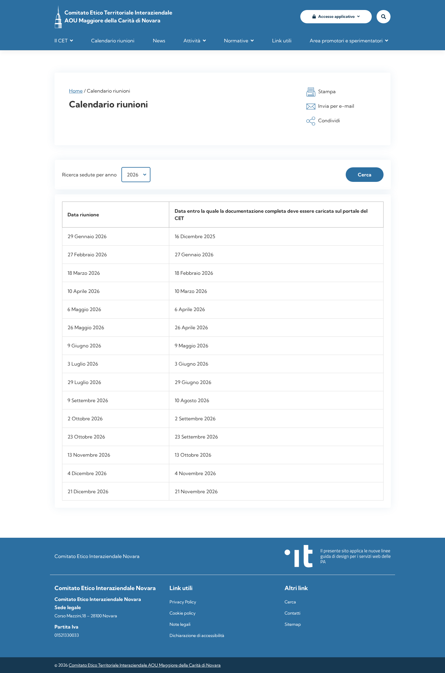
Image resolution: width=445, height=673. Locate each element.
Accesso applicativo (336, 16)
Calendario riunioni (112, 41)
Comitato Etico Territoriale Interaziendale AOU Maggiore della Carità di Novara (145, 665)
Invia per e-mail (336, 106)
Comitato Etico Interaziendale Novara (97, 556)
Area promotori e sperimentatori (346, 41)
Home (76, 91)
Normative (236, 41)
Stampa (327, 91)
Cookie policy (183, 613)
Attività (191, 41)
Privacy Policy (183, 602)
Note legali (180, 624)
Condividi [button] (329, 120)
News (159, 41)
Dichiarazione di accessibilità (197, 635)
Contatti (292, 613)
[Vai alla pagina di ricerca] (384, 17)
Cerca (290, 602)
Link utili (282, 41)
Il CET (61, 41)
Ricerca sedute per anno (89, 175)
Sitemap (293, 624)
